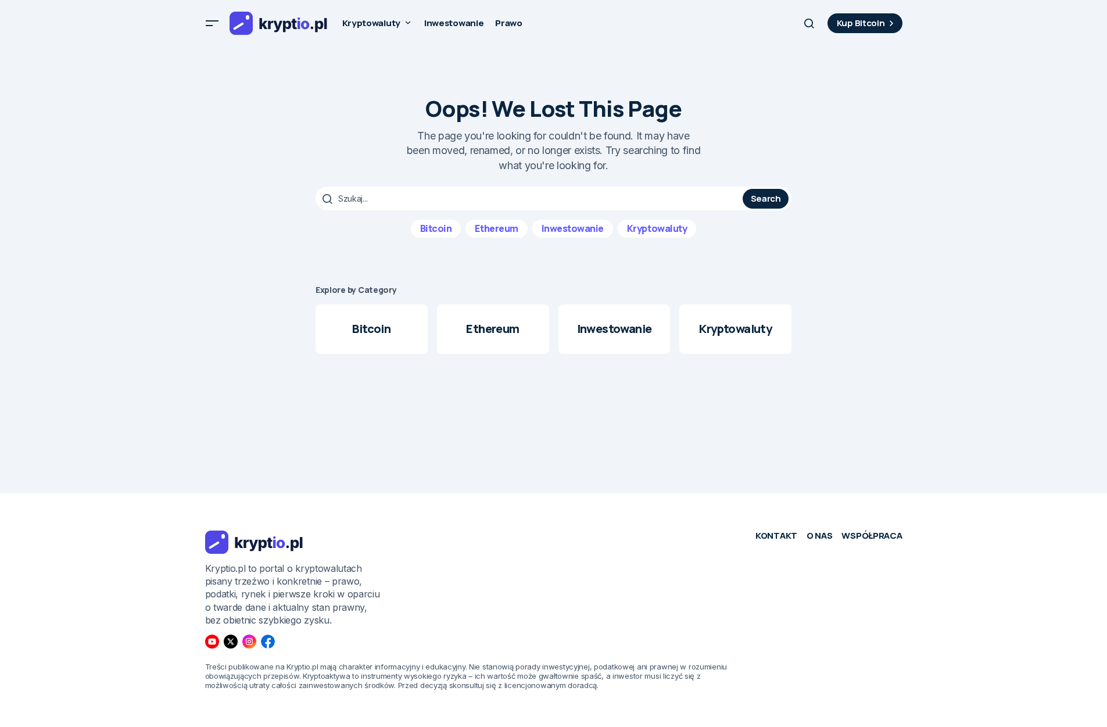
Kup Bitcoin (861, 23)
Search (766, 198)
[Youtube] (212, 641)
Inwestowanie (573, 228)
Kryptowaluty (657, 228)
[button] (212, 23)
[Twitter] (230, 641)
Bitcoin (436, 228)
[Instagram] (249, 641)
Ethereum (496, 228)
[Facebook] (268, 641)
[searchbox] (530, 198)
